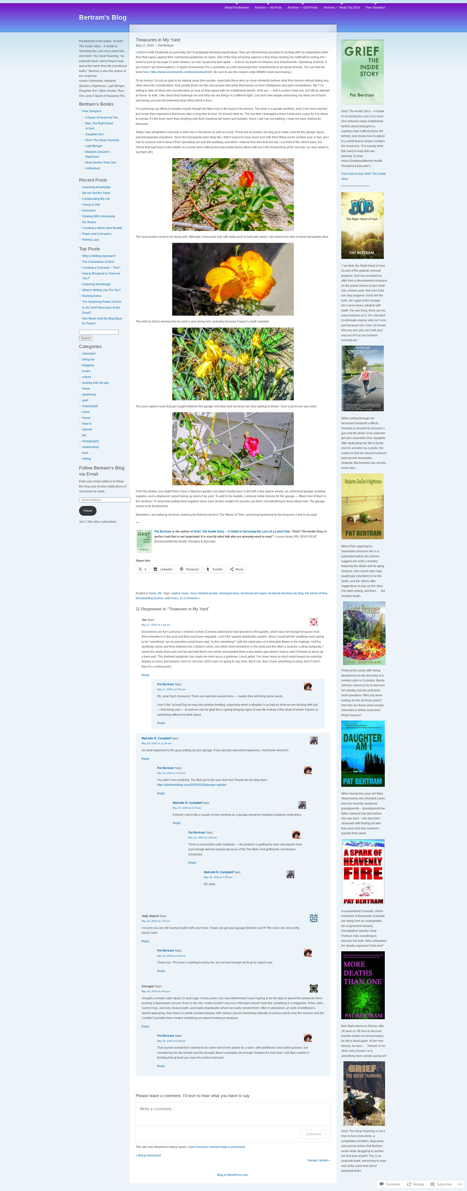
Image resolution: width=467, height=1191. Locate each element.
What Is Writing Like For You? (101, 290)
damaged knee (229, 593)
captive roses (180, 593)
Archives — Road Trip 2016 (341, 7)
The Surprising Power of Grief (101, 301)
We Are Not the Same (96, 193)
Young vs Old (91, 204)
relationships (90, 447)
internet (87, 429)
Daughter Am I (94, 134)
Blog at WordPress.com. (233, 1175)
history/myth (90, 406)
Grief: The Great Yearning (102, 140)
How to (86, 423)
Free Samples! (375, 7)
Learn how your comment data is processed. (216, 1147)
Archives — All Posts (268, 7)
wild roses (171, 598)
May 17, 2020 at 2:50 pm (171, 689)
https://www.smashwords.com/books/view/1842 (181, 72)
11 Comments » (190, 598)
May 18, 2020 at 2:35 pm (187, 807)
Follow (87, 511)
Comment (313, 1134)
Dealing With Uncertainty (98, 216)
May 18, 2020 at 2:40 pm (171, 955)
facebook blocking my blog (286, 593)
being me (88, 359)
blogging (88, 365)
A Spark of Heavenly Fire (101, 117)
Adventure (89, 353)
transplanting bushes (149, 598)
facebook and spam (254, 593)
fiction (86, 388)
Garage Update (317, 1160)
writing (86, 458)
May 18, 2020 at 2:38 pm (202, 837)
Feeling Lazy (90, 239)
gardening (89, 394)
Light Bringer (93, 146)
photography (90, 441)
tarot (85, 453)
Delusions (89, 210)
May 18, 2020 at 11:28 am (156, 743)
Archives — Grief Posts (302, 7)
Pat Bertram (162, 531)
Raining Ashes (91, 296)
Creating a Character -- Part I (101, 267)
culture (86, 377)
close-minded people (204, 593)
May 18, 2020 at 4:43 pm (156, 991)
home (86, 412)
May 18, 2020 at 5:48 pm (171, 1041)
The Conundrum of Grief (98, 262)
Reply (145, 675)
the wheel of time (316, 593)
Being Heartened (149, 1155)
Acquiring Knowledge (96, 187)
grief (85, 400)
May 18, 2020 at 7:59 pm (218, 877)
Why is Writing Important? (99, 256)
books (86, 371)
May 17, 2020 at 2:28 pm (156, 624)
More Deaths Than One (100, 162)
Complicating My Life (96, 199)
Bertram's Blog (103, 17)
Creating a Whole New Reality (102, 228)
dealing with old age (95, 383)
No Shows (89, 222)
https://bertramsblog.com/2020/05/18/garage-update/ (191, 785)
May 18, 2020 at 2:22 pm (171, 773)
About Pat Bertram (237, 7)
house (86, 418)
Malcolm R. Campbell (156, 738)
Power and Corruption (96, 234)
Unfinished (92, 168)
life (84, 435)
